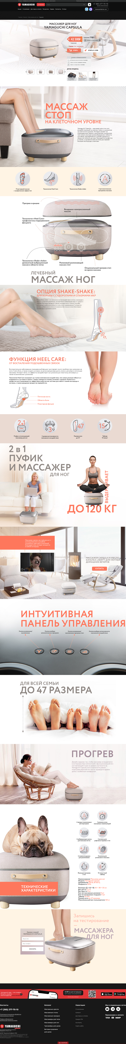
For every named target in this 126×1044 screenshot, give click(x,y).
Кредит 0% (79, 1019)
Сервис (52, 9)
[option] (31, 71)
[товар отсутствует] (89, 4)
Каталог (78, 1012)
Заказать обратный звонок (102, 5)
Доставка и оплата (36, 9)
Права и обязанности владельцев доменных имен (8, 1019)
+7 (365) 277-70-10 (9, 1009)
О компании (26, 9)
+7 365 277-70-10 (100, 4)
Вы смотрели (63, 1043)
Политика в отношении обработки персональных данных (10, 1015)
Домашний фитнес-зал (101, 9)
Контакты (58, 9)
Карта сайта (79, 1026)
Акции (19, 9)
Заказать (32, 949)
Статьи (64, 9)
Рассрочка (46, 9)
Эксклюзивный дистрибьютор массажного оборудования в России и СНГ (92, 0)
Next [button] (65, 72)
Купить (99, 568)
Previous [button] (26, 72)
